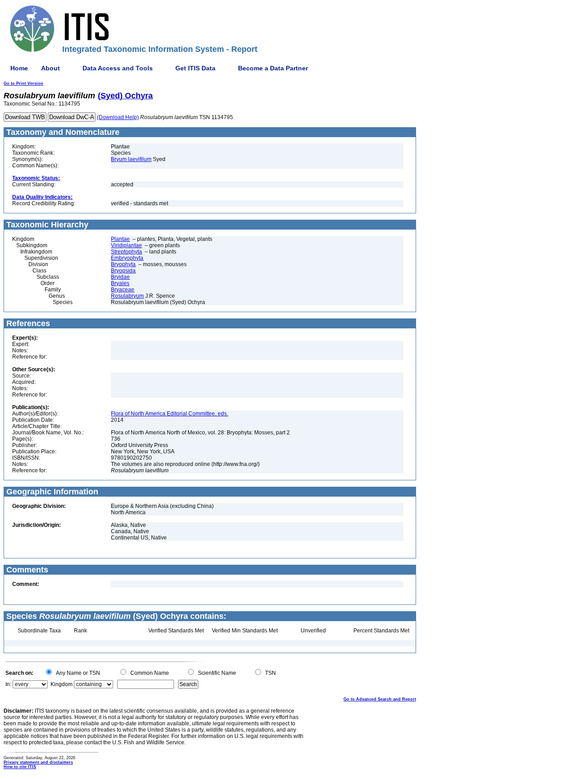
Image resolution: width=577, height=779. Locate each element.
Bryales (120, 283)
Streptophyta (126, 252)
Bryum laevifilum (131, 159)
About (50, 68)
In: (8, 684)
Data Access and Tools (117, 68)
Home (19, 68)
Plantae (120, 239)
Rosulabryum (127, 296)
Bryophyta (123, 264)
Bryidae (120, 277)
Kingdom (61, 684)
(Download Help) (118, 117)
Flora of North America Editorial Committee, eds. (169, 413)
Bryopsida (123, 270)
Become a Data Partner (273, 68)
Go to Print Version (23, 83)
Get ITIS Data (195, 68)
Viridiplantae (126, 245)
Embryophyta (127, 258)
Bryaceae (122, 289)
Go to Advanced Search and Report (379, 699)
